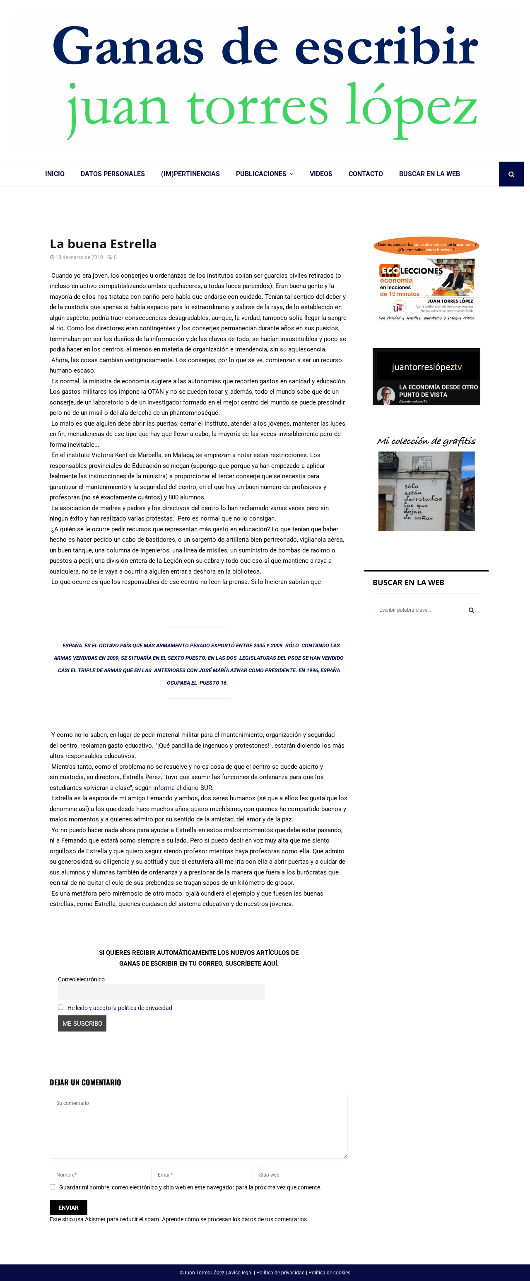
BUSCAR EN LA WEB (429, 174)
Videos (321, 174)
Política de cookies (329, 1273)
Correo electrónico (81, 979)
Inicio (55, 174)
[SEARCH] (471, 610)
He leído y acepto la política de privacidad (119, 1008)
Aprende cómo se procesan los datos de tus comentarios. (235, 1219)
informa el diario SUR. (183, 788)
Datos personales (113, 174)
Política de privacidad (280, 1273)
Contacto (366, 174)
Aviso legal (240, 1273)
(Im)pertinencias (190, 174)
